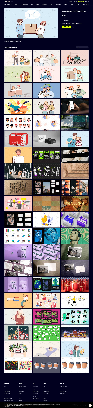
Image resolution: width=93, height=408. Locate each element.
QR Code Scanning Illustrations (67, 323)
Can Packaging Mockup (9, 145)
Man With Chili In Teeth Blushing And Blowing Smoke (13, 161)
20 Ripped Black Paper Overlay (67, 161)
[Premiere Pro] (37, 389)
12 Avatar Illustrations (8, 129)
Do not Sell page (26, 405)
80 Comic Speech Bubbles (37, 339)
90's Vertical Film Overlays (66, 193)
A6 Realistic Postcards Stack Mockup (68, 258)
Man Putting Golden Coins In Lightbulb (39, 226)
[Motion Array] (37, 386)
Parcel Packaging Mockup (37, 258)
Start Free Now (81, 1)
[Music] (35, 400)
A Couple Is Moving (65, 64)
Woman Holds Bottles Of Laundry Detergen (68, 355)
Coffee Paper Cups (36, 371)
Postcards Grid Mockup (9, 274)
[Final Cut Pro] (37, 393)
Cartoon (17, 41)
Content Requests (7, 393)
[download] (30, 64)
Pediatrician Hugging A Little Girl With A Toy (69, 145)
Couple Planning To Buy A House (10, 80)
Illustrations (7, 41)
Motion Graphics (25, 4)
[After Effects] (37, 388)
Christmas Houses (64, 339)
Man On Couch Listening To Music (38, 355)
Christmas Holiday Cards (9, 339)
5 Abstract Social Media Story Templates (39, 161)
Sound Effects (58, 4)
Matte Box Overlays (8, 226)
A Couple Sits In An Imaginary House (39, 80)
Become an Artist (46, 391)
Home (5, 386)
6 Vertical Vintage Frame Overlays (38, 193)
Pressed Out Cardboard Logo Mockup (11, 193)
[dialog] (46, 405)
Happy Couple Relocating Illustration (67, 80)
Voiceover (45, 4)
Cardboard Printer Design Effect (67, 242)
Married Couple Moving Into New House (39, 64)
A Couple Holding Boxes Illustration (10, 96)
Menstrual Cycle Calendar (9, 355)
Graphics (65, 4)
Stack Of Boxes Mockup (9, 258)
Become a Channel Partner (8, 400)
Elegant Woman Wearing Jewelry (10, 323)
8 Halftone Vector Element (37, 177)
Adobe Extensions (7, 391)
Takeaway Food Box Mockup (66, 226)
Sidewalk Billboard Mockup (66, 129)
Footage (37, 4)
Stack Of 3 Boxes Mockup (9, 290)
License (45, 398)
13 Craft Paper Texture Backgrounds (67, 177)
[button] (32, 406)
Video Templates (7, 4)
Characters (12, 41)
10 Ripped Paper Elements (9, 177)
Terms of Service (46, 393)
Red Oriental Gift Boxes (65, 290)
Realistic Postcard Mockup (66, 274)
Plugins (78, 4)
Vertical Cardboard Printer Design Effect (39, 242)
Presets (16, 4)
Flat (20, 41)
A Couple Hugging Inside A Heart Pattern (39, 129)
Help (44, 386)
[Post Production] (38, 398)
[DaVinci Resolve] (38, 391)
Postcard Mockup (36, 274)
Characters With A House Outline (38, 96)
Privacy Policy (46, 396)
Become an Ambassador (8, 398)
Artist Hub (45, 389)
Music (51, 4)
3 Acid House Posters (36, 290)
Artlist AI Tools (85, 4)
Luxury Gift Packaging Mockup (38, 145)
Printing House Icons (8, 242)
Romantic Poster (36, 323)
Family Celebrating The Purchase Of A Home (69, 96)
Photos (72, 4)
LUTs (32, 4)
